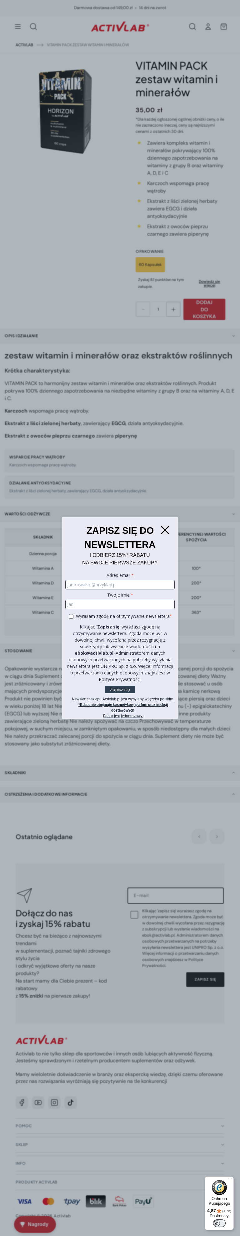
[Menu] (230, 1180)
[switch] (219, 1223)
